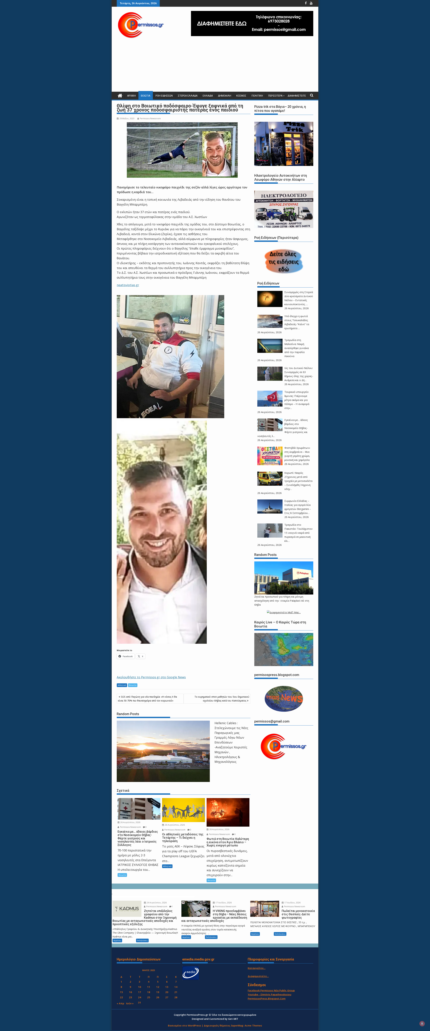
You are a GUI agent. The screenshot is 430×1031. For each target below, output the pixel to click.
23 (130, 997)
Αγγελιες (117, 940)
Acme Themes (253, 1025)
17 (139, 992)
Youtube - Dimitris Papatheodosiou (269, 994)
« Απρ (120, 1003)
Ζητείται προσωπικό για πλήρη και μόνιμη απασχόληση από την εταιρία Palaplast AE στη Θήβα (281, 600)
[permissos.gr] (120, 95)
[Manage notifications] (422, 1023)
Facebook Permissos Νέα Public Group (271, 990)
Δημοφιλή (224, 95)
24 (139, 997)
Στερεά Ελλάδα (188, 95)
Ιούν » (130, 1003)
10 (139, 987)
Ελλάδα (208, 95)
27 (166, 997)
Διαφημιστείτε (297, 95)
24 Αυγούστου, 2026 (156, 902)
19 (157, 992)
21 (175, 992)
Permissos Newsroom (150, 118)
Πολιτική (257, 95)
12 (157, 987)
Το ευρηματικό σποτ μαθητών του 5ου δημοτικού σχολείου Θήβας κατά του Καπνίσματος (222, 698)
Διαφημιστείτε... (258, 976)
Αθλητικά (122, 685)
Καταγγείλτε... (257, 968)
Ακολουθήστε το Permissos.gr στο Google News (151, 677)
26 (157, 997)
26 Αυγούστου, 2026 (130, 822)
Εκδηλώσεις (142, 940)
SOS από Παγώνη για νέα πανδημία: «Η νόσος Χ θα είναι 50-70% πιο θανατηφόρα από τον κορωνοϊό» (147, 698)
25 (148, 997)
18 (148, 992)
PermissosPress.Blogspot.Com (267, 998)
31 (139, 1002)
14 (175, 987)
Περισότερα (275, 95)
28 (175, 997)
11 (148, 987)
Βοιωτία (145, 95)
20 (166, 992)
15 (121, 992)
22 (121, 997)
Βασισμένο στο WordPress (184, 1025)
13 (166, 987)
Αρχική (131, 95)
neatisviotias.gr (128, 285)
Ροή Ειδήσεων (164, 95)
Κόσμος (241, 95)
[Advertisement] (215, 66)
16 (130, 992)
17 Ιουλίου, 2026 (223, 902)
